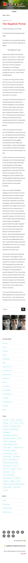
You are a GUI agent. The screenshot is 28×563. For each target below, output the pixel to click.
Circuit (16, 423)
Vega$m (12, 481)
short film (6, 469)
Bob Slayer (19, 420)
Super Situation (7, 394)
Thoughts (5, 398)
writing (5, 490)
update (5, 481)
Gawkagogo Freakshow (10, 435)
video (18, 481)
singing (13, 469)
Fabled (4, 355)
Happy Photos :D (7, 366)
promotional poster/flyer (10, 463)
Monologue (5, 378)
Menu (14, 11)
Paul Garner (16, 456)
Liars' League (7, 447)
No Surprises (7, 456)
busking (5, 423)
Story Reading (6, 390)
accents (5, 420)
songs (13, 472)
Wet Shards (17, 487)
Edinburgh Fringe (15, 426)
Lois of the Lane (7, 370)
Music (4, 382)
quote (15, 466)
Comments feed (7, 508)
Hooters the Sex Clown (10, 444)
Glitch (4, 363)
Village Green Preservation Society (13, 484)
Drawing (4, 351)
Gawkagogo (6, 359)
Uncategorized (6, 402)
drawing (5, 426)
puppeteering (7, 466)
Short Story (5, 386)
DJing (21, 423)
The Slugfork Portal (14, 23)
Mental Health (6, 374)
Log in (4, 500)
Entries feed (6, 504)
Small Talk (6, 472)
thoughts (17, 478)
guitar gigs (12, 441)
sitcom (19, 469)
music (15, 453)
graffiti (5, 441)
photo (5, 459)
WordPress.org (7, 512)
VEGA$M (5, 406)
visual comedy (7, 487)
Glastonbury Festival (9, 438)
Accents (4, 343)
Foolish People (13, 429)
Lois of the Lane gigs (9, 450)
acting (12, 420)
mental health (7, 453)
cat (11, 423)
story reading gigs (8, 475)
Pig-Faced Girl (13, 459)
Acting (4, 347)
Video (4, 409)
